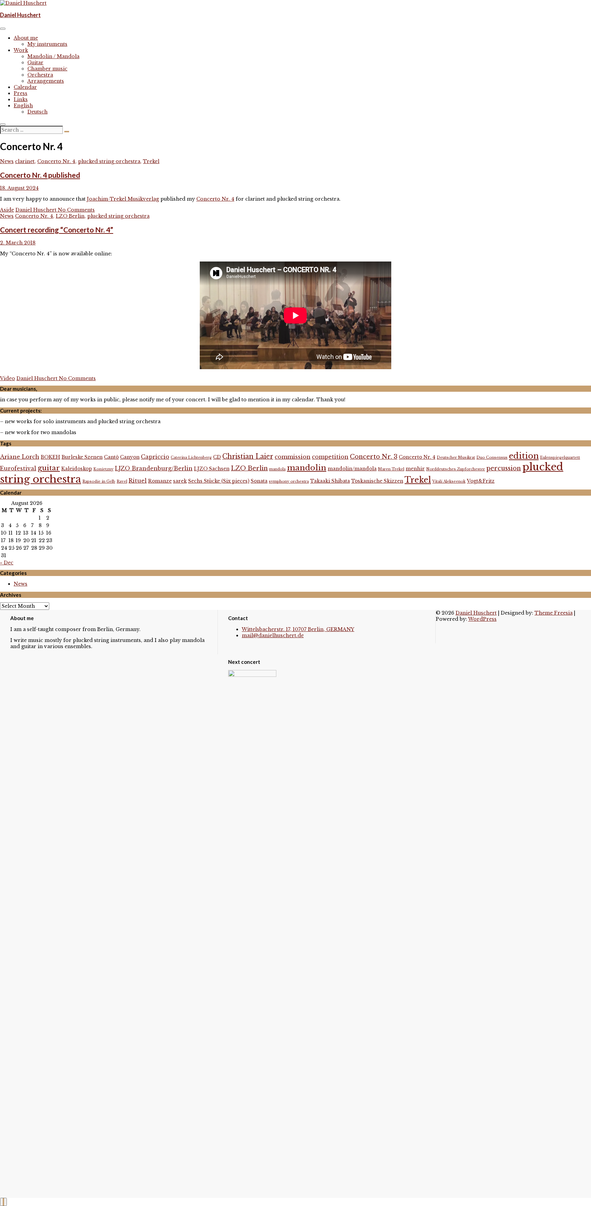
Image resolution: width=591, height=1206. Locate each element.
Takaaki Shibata (330, 481)
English (23, 106)
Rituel (138, 480)
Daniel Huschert (20, 15)
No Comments (76, 210)
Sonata (259, 481)
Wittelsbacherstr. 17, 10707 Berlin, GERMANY (298, 629)
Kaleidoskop (76, 469)
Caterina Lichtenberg (191, 457)
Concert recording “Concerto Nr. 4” (56, 229)
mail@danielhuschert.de (273, 635)
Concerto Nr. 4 (56, 161)
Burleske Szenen (82, 457)
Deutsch (37, 112)
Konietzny (103, 469)
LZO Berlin (70, 216)
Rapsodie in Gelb (98, 481)
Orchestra (40, 75)
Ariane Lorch (19, 456)
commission (293, 456)
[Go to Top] (3, 1202)
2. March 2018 (18, 243)
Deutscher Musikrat (456, 457)
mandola (277, 469)
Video (7, 378)
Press (20, 93)
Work (21, 50)
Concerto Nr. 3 (373, 456)
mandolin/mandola (352, 469)
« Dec (6, 563)
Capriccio (155, 456)
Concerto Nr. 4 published (40, 175)
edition (524, 456)
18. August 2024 (19, 188)
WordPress (482, 619)
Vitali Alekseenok (448, 481)
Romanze (160, 481)
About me (26, 38)
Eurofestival (18, 468)
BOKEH (50, 457)
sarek (180, 481)
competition (330, 456)
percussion (503, 468)
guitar (49, 468)
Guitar (35, 62)
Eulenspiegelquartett (560, 457)
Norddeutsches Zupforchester (455, 469)
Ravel (122, 481)
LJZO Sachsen (211, 469)
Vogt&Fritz (481, 481)
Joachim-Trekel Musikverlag (123, 199)
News (7, 161)
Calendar (25, 87)
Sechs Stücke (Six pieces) (218, 481)
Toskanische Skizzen (377, 481)
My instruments (47, 44)
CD (217, 457)
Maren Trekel (391, 469)
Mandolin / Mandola (53, 56)
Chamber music (47, 69)
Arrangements (45, 81)
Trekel (151, 161)
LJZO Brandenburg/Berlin (154, 468)
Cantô (111, 457)
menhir (415, 469)
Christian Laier (247, 456)
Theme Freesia (554, 613)
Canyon (130, 457)
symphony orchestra (289, 481)
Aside (7, 210)
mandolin (306, 467)
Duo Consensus (492, 457)
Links (21, 99)
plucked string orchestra (109, 161)
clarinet (25, 161)
